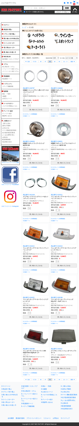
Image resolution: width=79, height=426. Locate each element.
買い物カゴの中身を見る (11, 38)
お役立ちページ (7, 98)
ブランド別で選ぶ (9, 34)
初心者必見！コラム (8, 66)
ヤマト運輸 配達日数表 (9, 130)
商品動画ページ (7, 79)
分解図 (4, 96)
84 (59, 61)
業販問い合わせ (7, 116)
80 (41, 61)
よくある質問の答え (8, 135)
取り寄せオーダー (9, 47)
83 (54, 61)
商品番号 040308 (29, 195)
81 (45, 61)
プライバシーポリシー (34, 418)
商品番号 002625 (28, 297)
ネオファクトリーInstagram (10, 206)
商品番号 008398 (56, 297)
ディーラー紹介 (7, 113)
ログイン (6, 25)
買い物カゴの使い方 (9, 52)
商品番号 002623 (28, 246)
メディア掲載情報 (7, 86)
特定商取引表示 (7, 142)
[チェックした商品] (64, 3)
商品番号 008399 (28, 349)
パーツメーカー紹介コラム (10, 71)
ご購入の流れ (6, 123)
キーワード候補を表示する (35, 12)
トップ (24, 27)
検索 (67, 8)
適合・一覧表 (6, 94)
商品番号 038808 (56, 88)
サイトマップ (65, 418)
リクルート (47, 418)
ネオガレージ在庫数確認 (30, 114)
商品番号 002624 (56, 246)
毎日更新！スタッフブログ (10, 59)
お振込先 (5, 137)
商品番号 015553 (56, 349)
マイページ (6, 386)
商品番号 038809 (28, 141)
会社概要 (11, 418)
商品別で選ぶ (8, 29)
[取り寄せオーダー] (71, 3)
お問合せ (56, 418)
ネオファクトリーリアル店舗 (10, 162)
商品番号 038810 (56, 141)
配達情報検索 (6, 139)
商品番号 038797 (28, 88)
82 (50, 61)
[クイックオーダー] (67, 3)
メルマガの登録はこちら (9, 106)
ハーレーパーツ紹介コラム (10, 69)
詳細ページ (27, 116)
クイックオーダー (9, 43)
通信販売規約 (20, 418)
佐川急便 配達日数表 (8, 132)
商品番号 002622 (56, 195)
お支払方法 (5, 128)
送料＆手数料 (6, 125)
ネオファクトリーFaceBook (10, 184)
